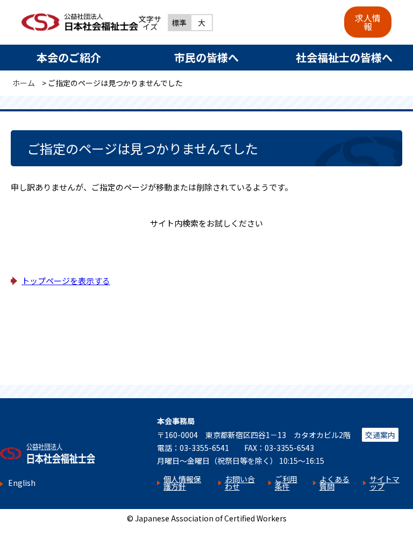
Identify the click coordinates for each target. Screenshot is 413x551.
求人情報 (368, 22)
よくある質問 (334, 483)
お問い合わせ (240, 483)
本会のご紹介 (69, 57)
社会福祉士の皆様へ (344, 57)
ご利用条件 (286, 483)
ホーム (23, 82)
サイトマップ (384, 483)
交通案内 (380, 434)
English (21, 483)
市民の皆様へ (206, 57)
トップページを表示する (66, 280)
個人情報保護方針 (182, 483)
